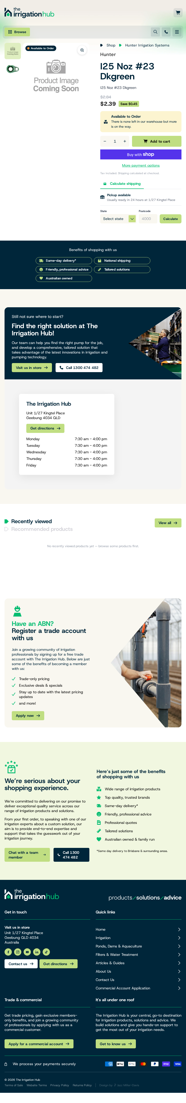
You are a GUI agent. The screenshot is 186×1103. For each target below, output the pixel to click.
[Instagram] (17, 952)
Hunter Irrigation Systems (147, 45)
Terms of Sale (14, 1085)
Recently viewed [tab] (31, 521)
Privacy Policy (59, 1085)
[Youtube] (27, 952)
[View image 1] (13, 51)
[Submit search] (155, 32)
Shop (111, 45)
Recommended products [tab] (42, 529)
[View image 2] (13, 69)
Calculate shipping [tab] (125, 183)
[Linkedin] (36, 952)
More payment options (141, 165)
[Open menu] (176, 32)
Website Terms (37, 1085)
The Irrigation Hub (28, 1080)
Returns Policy (82, 1085)
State (103, 211)
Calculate (170, 219)
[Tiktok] (46, 952)
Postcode (145, 211)
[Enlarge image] (82, 50)
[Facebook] (8, 952)
